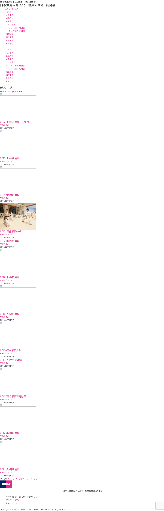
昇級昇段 (9, 40)
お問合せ (9, 43)
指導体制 (9, 34)
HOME (9, 12)
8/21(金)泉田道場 (9, 194)
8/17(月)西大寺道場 (11, 359)
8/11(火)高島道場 (9, 469)
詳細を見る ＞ (6, 125)
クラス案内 (10, 24)
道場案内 (9, 21)
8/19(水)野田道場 (9, 277)
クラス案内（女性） (17, 31)
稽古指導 (9, 37)
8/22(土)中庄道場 (9, 158)
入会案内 (9, 15)
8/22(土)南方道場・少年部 (14, 121)
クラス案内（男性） (17, 27)
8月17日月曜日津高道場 (13, 396)
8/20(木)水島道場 (9, 241)
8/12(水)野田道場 (9, 432)
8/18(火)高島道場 (9, 313)
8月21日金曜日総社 (10, 231)
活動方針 (9, 18)
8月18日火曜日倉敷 (10, 350)
